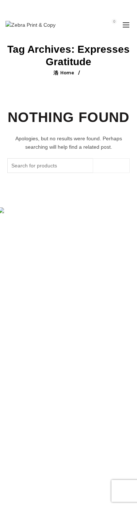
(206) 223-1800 (30, 248)
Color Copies (20, 452)
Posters (14, 431)
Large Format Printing (30, 410)
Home (67, 73)
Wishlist (98, 21)
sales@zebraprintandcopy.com (68, 11)
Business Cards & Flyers (33, 420)
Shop (11, 322)
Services (15, 332)
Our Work (16, 353)
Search (111, 166)
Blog (10, 364)
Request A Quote (25, 343)
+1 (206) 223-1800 (86, 4)
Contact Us (18, 463)
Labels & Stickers (25, 442)
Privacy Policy (21, 375)
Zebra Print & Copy (55, 496)
